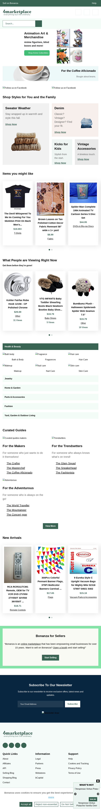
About (5, 759)
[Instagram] (23, 745)
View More (50, 526)
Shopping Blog (10, 778)
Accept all (26, 804)
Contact (6, 782)
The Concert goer (17, 514)
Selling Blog (8, 773)
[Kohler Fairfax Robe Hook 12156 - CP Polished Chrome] (18, 301)
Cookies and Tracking (78, 763)
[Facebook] (5, 745)
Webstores (40, 773)
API (4, 768)
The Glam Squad (66, 463)
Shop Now (11, 124)
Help (94, 3)
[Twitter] (11, 745)
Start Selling (50, 657)
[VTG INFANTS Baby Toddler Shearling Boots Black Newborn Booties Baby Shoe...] (50, 301)
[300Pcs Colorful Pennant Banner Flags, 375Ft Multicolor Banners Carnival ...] (50, 579)
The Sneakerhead (66, 468)
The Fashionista (65, 472)
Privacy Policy (75, 768)
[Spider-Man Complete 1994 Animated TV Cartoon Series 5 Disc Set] (83, 213)
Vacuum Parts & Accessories (83, 597)
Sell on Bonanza (10, 3)
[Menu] (95, 12)
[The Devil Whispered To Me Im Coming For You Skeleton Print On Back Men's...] (18, 213)
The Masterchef (16, 468)
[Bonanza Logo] (17, 12)
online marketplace (31, 644)
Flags (50, 597)
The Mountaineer (16, 510)
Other (17, 316)
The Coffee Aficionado (19, 472)
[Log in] (87, 12)
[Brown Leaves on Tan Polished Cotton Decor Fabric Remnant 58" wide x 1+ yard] (50, 213)
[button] (49, 249)
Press (38, 768)
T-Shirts (17, 233)
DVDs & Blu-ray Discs (83, 226)
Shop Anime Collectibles (38, 53)
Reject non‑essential (46, 804)
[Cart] (78, 12)
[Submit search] (38, 23)
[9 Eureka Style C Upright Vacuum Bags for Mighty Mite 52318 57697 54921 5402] (83, 579)
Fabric (50, 239)
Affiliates (7, 763)
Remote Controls (18, 610)
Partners (39, 763)
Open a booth (60, 647)
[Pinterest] (17, 745)
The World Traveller (18, 505)
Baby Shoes (50, 318)
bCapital (39, 778)
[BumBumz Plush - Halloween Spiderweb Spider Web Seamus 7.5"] (83, 301)
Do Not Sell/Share (70, 804)
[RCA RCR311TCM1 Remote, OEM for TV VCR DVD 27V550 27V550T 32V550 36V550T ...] (18, 579)
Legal (38, 759)
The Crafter (13, 463)
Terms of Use (74, 773)
